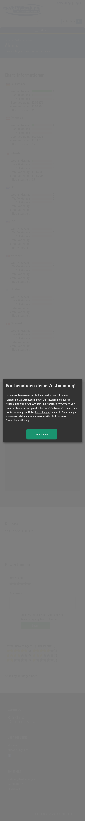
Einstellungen (42, 412)
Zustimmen (42, 434)
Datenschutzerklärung (17, 420)
